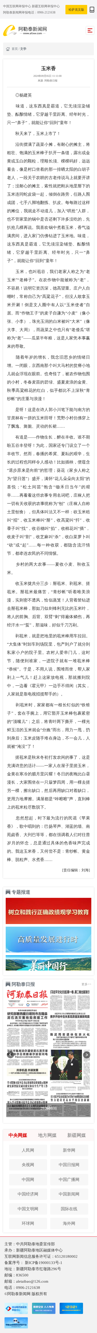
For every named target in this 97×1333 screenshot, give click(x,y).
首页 (15, 49)
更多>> (86, 984)
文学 (23, 49)
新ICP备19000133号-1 (43, 1263)
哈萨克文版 (76, 9)
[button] (10, 1055)
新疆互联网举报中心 (46, 6)
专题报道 (21, 892)
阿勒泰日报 (23, 984)
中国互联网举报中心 (17, 6)
